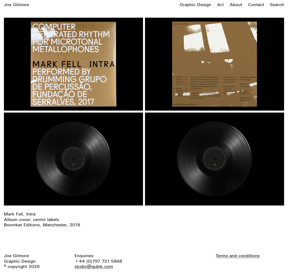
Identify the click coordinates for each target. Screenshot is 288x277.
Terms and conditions (238, 255)
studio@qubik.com (93, 266)
